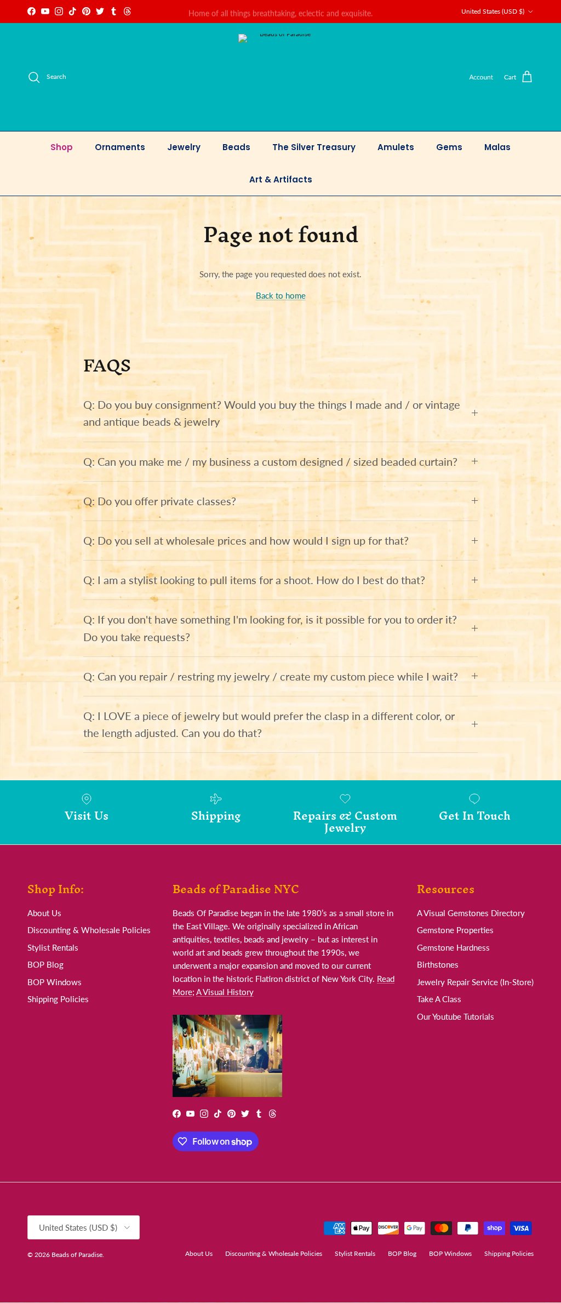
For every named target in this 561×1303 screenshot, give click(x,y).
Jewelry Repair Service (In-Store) (475, 982)
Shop (61, 147)
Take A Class (439, 999)
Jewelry (184, 147)
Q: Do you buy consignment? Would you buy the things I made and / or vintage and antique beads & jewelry (271, 413)
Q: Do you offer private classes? (159, 501)
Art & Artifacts (280, 179)
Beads (236, 147)
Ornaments (120, 147)
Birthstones (438, 964)
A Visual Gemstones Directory (471, 913)
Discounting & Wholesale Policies (89, 930)
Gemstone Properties (455, 930)
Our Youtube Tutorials (455, 1016)
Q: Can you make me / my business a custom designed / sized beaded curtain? (270, 461)
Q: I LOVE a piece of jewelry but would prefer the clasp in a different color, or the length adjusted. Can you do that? (269, 724)
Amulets (395, 147)
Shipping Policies (58, 999)
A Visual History (225, 992)
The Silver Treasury (314, 147)
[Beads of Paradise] (280, 77)
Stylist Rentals (52, 947)
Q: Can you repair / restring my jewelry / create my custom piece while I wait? (270, 676)
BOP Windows (54, 982)
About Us (44, 913)
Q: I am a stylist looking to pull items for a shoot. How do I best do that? (254, 580)
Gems (449, 147)
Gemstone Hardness (453, 947)
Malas (497, 147)
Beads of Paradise (76, 1254)
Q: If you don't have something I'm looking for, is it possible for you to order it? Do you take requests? (270, 628)
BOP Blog (45, 964)
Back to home (281, 295)
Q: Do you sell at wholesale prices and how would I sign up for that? (246, 540)
